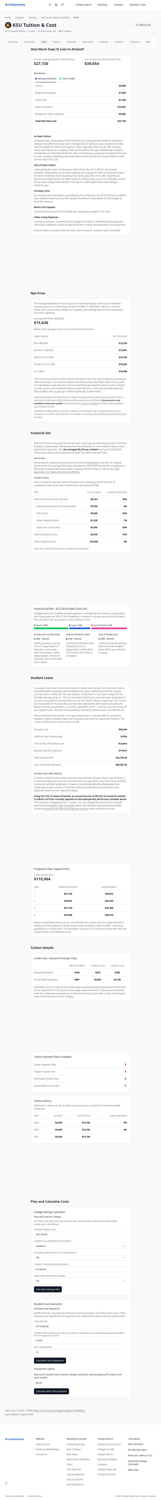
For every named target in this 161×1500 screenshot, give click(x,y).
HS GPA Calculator (137, 1449)
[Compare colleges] (56, 5)
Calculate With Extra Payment (51, 1391)
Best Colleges (74, 1449)
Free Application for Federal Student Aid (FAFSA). (76, 470)
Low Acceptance (75, 1484)
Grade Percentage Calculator (137, 1463)
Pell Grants (93, 462)
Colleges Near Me (106, 1469)
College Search (105, 1454)
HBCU (70, 1464)
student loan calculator (62, 805)
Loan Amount (41, 1321)
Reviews (150, 41)
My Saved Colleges (107, 1459)
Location (119, 41)
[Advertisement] (16, 94)
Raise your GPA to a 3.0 (140, 1455)
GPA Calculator (135, 1444)
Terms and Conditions (14, 1496)
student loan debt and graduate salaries (66, 808)
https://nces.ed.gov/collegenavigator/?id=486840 (59, 1410)
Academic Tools (138, 4)
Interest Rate (79, 1334)
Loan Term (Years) (43, 1347)
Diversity (71, 41)
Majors (56, 41)
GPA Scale (133, 1469)
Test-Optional (74, 1469)
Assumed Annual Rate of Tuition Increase (55, 1253)
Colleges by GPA (105, 1449)
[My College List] (62, 5)
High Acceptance (75, 1474)
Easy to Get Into (75, 1479)
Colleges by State (106, 1474)
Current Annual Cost (45, 1229)
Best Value (72, 1454)
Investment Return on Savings (49, 1276)
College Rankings (76, 1444)
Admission (29, 41)
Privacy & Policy (35, 1496)
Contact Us (41, 1454)
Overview (12, 41)
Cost (44, 41)
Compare (118, 4)
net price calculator (89, 403)
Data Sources (43, 1444)
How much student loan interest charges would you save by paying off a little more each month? (78, 1376)
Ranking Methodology (47, 1449)
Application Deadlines (78, 1459)
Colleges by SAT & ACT (109, 1444)
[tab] (46, 78)
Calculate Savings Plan (48, 1289)
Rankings (102, 4)
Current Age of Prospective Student (52, 1241)
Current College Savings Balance (51, 1264)
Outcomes (87, 41)
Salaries (104, 41)
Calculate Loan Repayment (50, 1360)
